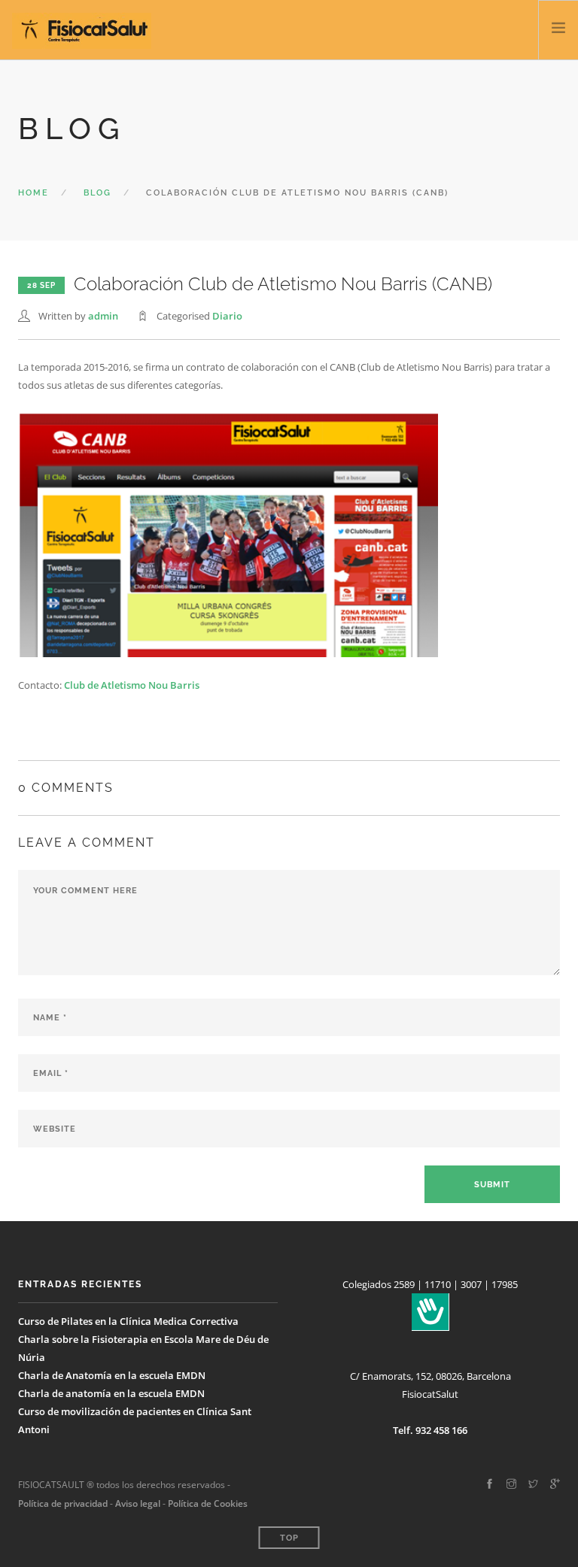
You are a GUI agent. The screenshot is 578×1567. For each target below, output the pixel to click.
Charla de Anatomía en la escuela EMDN (111, 1375)
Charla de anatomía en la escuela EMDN (111, 1393)
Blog (97, 193)
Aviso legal (136, 1503)
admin (103, 316)
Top (289, 1538)
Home (33, 193)
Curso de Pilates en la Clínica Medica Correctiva (128, 1321)
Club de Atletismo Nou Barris (130, 685)
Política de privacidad (63, 1503)
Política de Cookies (208, 1503)
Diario (227, 316)
